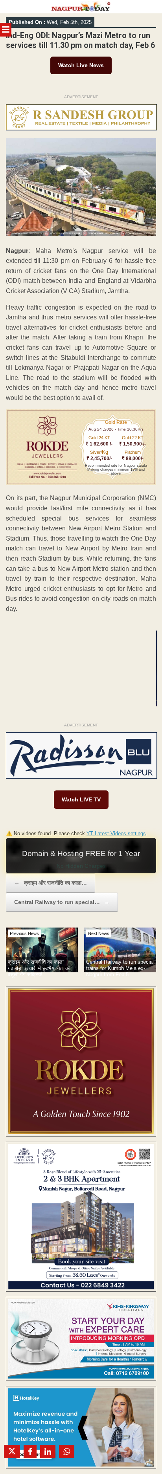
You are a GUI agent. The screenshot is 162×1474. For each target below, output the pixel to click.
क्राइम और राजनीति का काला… (50, 883)
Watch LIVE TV (81, 799)
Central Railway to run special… (62, 902)
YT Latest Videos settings (116, 833)
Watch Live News (81, 65)
